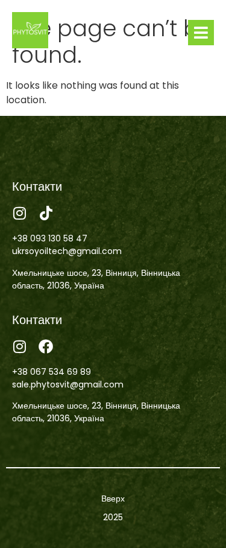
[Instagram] (19, 213)
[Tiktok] (46, 213)
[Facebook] (46, 346)
